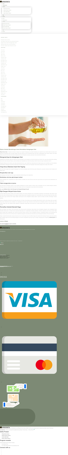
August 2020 (3, 84)
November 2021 (4, 61)
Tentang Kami (4, 5)
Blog (3, 15)
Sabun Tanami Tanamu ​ (6, 438)
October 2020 (3, 81)
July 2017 (3, 94)
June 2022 (3, 51)
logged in (7, 223)
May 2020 (3, 88)
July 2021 (3, 67)
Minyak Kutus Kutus (6, 8)
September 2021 (4, 64)
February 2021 (3, 75)
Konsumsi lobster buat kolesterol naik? (8, 45)
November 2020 (4, 79)
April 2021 (3, 72)
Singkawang (3, 110)
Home (3, 3)
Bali (2, 98)
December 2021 (4, 60)
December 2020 (4, 78)
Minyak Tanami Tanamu (5, 257)
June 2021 (3, 69)
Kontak (3, 16)
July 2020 (3, 85)
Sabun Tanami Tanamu (5, 255)
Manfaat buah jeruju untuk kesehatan (8, 44)
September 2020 (4, 82)
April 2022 (3, 54)
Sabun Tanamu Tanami (7, 13)
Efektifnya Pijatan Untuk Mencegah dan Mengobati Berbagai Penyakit (16, 189)
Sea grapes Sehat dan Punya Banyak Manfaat (10, 41)
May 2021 (3, 70)
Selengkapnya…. (3, 231)
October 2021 (3, 63)
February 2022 (3, 57)
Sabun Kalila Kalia (4, 256)
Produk (3, 6)
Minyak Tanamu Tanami (7, 10)
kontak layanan (52, 217)
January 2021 (3, 76)
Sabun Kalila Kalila (6, 11)
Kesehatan (3, 101)
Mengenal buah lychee (5, 39)
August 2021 (3, 66)
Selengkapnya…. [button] (3, 429)
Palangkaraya (3, 106)
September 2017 (4, 91)
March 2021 (3, 73)
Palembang (3, 107)
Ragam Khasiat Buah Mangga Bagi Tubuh (9, 42)
